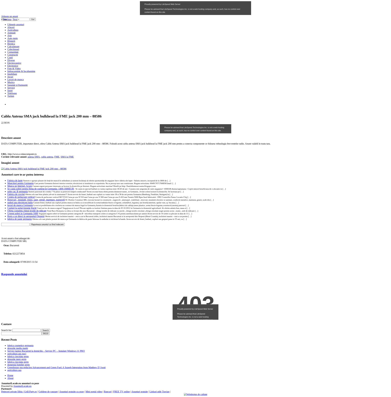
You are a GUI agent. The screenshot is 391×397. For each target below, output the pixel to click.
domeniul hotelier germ (18, 364)
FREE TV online (121, 391)
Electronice (12, 65)
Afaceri (11, 27)
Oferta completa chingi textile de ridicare (26, 210)
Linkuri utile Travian (159, 391)
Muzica (11, 82)
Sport (10, 90)
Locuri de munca (15, 79)
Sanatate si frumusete (17, 85)
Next (15, 19)
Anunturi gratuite (139, 391)
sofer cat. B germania (17, 191)
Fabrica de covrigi (16, 194)
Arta (9, 35)
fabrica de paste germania (19, 219)
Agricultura (12, 30)
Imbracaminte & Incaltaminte (21, 71)
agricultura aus (14, 370)
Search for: (6, 330)
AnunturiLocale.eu (22, 386)
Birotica (11, 43)
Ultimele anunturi (15, 24)
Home (10, 375)
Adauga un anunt (9, 16)
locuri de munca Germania (20, 205)
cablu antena (47, 157)
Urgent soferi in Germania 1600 (22, 213)
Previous (7, 19)
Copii (10, 57)
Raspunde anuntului (14, 274)
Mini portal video (94, 391)
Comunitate (12, 52)
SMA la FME (67, 157)
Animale (11, 32)
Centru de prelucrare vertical (21, 197)
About (10, 378)
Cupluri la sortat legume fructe (22, 208)
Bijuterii (11, 41)
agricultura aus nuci (16, 353)
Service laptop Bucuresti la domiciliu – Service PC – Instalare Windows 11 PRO (46, 351)
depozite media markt (17, 348)
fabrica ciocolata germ (18, 356)
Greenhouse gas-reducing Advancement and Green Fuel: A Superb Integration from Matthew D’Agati (56, 367)
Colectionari (13, 49)
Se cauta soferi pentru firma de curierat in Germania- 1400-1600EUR (40, 188)
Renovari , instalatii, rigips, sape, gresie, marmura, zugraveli (36, 199)
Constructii (12, 54)
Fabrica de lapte (15, 180)
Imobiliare (12, 74)
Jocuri (10, 76)
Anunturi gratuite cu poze (71, 391)
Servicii (11, 87)
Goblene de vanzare (48, 391)
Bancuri (107, 391)
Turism (10, 96)
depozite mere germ (16, 359)
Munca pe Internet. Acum (19, 186)
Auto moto (12, 38)
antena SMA (34, 157)
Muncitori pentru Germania (20, 183)
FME (56, 157)
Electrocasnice (14, 63)
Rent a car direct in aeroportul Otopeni (25, 216)
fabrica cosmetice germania (20, 345)
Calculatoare (13, 46)
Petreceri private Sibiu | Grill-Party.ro (19, 391)
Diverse (11, 60)
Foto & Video (14, 68)
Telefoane (12, 93)
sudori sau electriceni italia (20, 202)
